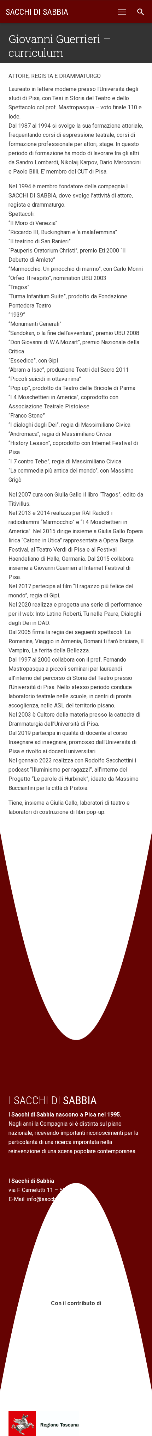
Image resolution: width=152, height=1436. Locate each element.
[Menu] (122, 12)
